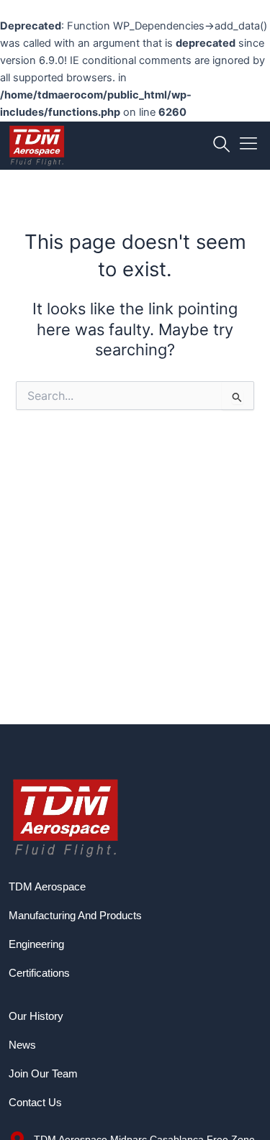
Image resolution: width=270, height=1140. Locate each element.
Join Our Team (43, 1074)
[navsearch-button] (221, 145)
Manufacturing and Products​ (75, 915)
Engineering (36, 944)
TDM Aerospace (47, 887)
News (22, 1045)
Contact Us (35, 1102)
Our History (36, 1016)
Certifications (39, 973)
